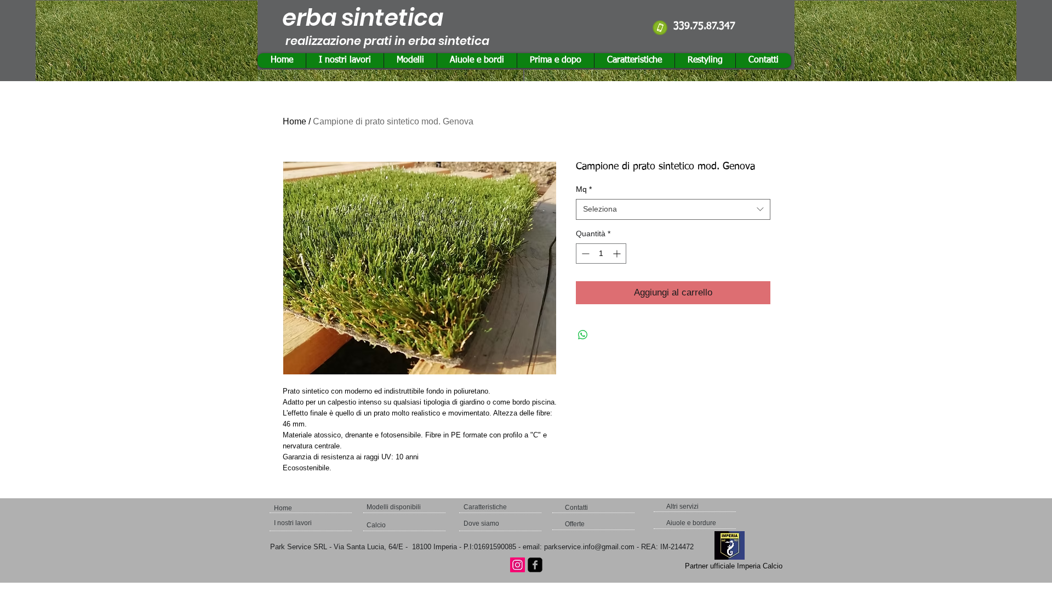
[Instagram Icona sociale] (517, 564)
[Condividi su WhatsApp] (583, 334)
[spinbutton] (601, 253)
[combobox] (673, 209)
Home (294, 121)
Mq (584, 189)
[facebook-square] (535, 564)
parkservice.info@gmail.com (589, 547)
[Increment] (618, 253)
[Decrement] (584, 253)
